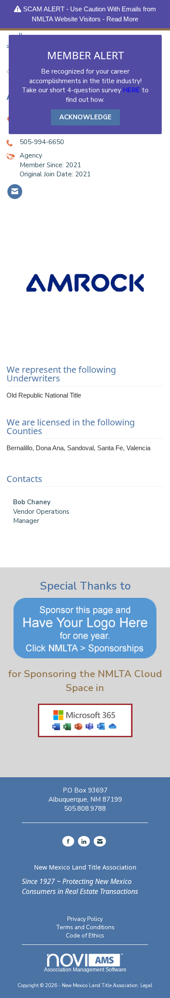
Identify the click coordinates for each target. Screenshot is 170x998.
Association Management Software (85, 970)
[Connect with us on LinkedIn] (84, 841)
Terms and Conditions (85, 927)
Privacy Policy (85, 919)
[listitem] (15, 191)
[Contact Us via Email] (100, 841)
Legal (146, 985)
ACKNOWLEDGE (85, 117)
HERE (131, 90)
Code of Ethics (85, 935)
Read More (122, 19)
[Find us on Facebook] (68, 841)
